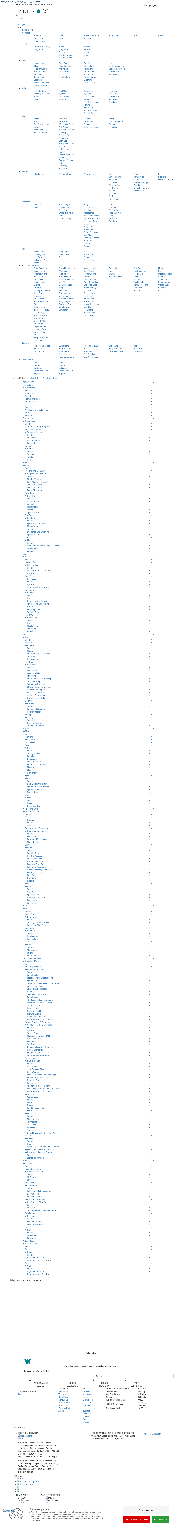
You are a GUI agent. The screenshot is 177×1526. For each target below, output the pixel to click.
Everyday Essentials (63, 167)
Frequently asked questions (87, 1408)
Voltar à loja (91, 1353)
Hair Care (63, 118)
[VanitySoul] (99, 1361)
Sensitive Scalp (65, 135)
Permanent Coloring (88, 122)
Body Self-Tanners (117, 348)
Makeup (24, 171)
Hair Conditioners (41, 132)
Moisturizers (64, 71)
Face (61, 38)
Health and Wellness (30, 265)
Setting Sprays (115, 176)
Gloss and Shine (165, 179)
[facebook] (20, 1394)
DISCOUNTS (27, 30)
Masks (61, 74)
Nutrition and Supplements (39, 39)
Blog (60, 1405)
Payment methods (87, 1415)
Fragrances (114, 35)
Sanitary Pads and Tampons (42, 95)
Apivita (86, 52)
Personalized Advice (64, 1409)
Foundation (114, 179)
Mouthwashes (139, 271)
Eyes (135, 174)
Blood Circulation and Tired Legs (91, 283)
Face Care (63, 63)
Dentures (137, 279)
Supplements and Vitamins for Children (41, 285)
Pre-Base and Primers (115, 189)
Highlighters (39, 174)
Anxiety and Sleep (42, 290)
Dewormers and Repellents (41, 372)
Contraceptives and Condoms (65, 294)
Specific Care (64, 77)
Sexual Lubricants (66, 298)
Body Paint (63, 287)
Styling (111, 118)
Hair (135, 35)
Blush (111, 196)
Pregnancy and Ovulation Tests (65, 303)
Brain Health (39, 307)
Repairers (113, 102)
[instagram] (19, 1394)
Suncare (87, 38)
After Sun (88, 351)
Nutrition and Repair (64, 150)
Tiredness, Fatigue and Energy (42, 311)
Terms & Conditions (63, 1395)
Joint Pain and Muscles (40, 294)
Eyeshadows (139, 190)
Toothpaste (138, 273)
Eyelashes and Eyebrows (90, 78)
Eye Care (88, 63)
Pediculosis (64, 121)
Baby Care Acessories (88, 228)
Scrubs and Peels (41, 82)
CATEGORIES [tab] (19, 377)
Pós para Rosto (65, 174)
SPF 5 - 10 (38, 348)
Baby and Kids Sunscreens (65, 350)
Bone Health (39, 271)
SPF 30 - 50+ (39, 351)
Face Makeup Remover (40, 73)
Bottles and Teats (91, 215)
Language (29, 1370)
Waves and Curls (66, 124)
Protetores (138, 351)
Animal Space (27, 359)
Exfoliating (88, 107)
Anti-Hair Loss (90, 259)
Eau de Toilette (65, 57)
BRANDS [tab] (34, 377)
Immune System (41, 329)
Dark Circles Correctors (138, 178)
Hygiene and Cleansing (39, 64)
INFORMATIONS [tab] (49, 377)
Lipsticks (162, 176)
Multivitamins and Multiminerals (41, 316)
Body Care (88, 90)
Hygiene (37, 99)
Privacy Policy (64, 1402)
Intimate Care (40, 90)
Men (23, 248)
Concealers (89, 174)
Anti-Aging (63, 68)
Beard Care (39, 251)
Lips (110, 63)
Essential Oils (89, 293)
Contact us (63, 1399)
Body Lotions (64, 257)
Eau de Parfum (65, 54)
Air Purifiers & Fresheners (90, 300)
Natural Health (90, 268)
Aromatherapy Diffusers (90, 289)
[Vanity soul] (88, 11)
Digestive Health (41, 326)
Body (160, 35)
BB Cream (113, 193)
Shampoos (38, 129)
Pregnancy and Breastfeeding (40, 275)
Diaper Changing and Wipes (91, 233)
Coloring (87, 118)
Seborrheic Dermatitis (63, 139)
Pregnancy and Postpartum (65, 206)
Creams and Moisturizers (64, 98)
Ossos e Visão (40, 320)
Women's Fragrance (63, 48)
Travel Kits (38, 35)
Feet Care (63, 90)
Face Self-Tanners (117, 351)
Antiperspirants (90, 110)
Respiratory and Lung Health (41, 339)
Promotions (26, 32)
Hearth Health (40, 323)
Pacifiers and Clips (92, 218)
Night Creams (65, 66)
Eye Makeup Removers (89, 67)
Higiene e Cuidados (38, 366)
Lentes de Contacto (162, 289)
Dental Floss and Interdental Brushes (140, 287)
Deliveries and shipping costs (88, 1394)
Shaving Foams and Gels (41, 255)
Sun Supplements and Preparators (91, 355)
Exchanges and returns (88, 1401)
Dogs (36, 362)
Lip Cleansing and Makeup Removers (117, 67)
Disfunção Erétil (65, 284)
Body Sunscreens (66, 354)
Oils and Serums (116, 121)
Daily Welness (90, 279)
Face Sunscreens (66, 356)
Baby (36, 207)
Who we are (63, 1391)
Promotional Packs (92, 35)
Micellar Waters (40, 68)
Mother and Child (29, 201)
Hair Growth (39, 298)
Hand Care (113, 90)
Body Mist (63, 52)
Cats (61, 362)
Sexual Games (65, 276)
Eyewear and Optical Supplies (165, 283)
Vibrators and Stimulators (65, 308)
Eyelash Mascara (141, 187)
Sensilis (87, 49)
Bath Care (88, 240)
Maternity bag (65, 218)
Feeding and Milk (91, 237)
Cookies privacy (86, 1420)
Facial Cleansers (41, 85)
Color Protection (91, 126)
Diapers (37, 204)
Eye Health (38, 279)
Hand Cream (64, 254)
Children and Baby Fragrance (42, 48)
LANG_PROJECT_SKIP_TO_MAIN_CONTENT (20, 1)
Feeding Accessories (89, 211)
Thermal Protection (113, 125)
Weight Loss (114, 268)
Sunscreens (64, 345)
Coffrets (62, 35)
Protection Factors (42, 345)
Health (161, 268)
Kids (110, 204)
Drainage (113, 273)
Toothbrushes (139, 282)
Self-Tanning (114, 345)
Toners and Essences (39, 78)
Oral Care (88, 243)
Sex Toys (63, 290)
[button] (157, 5)
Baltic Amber (89, 271)
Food (111, 271)
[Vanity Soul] (31, 1388)
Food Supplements (42, 268)
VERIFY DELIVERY (152, 1434)
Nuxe (86, 54)
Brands (87, 46)
